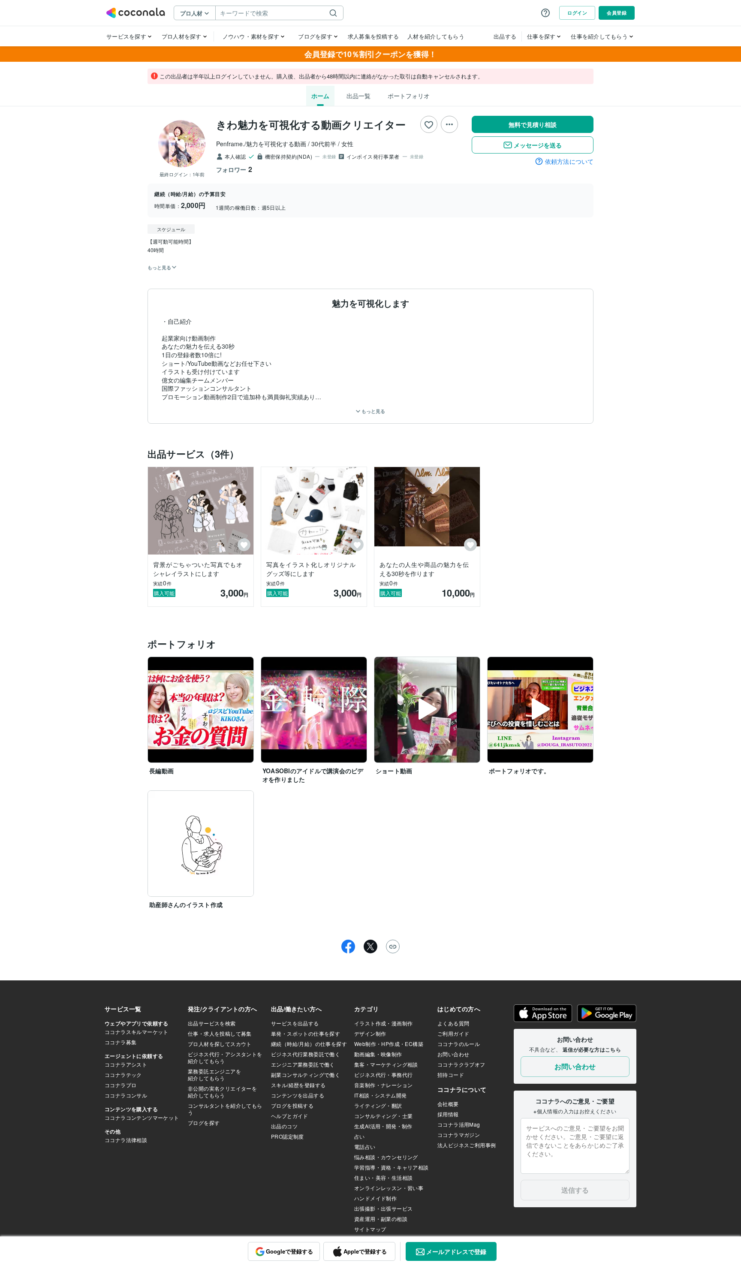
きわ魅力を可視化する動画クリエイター (311, 124)
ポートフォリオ (409, 95)
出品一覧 (358, 95)
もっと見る (372, 411)
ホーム (320, 95)
